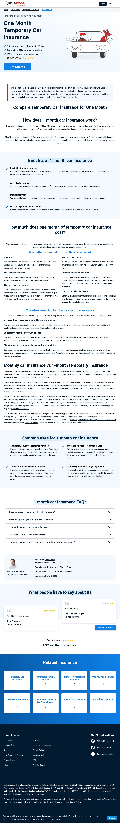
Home (6, 10)
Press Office (9, 745)
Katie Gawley (50, 560)
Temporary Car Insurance (30, 10)
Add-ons (99, 337)
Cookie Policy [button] (54, 819)
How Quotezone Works (13, 755)
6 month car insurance (20, 409)
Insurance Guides (40, 755)
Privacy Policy (9, 760)
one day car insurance (72, 405)
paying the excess (21, 328)
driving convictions (69, 280)
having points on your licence (96, 277)
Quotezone (62, 353)
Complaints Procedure (42, 745)
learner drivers (110, 420)
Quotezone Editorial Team (60, 567)
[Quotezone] (14, 3)
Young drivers (23, 265)
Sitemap (36, 740)
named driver (97, 140)
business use (74, 299)
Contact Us (8, 740)
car (22, 277)
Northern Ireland (31, 423)
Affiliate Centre (39, 765)
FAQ (34, 760)
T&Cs (6, 765)
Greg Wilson (23, 571)
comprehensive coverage (19, 290)
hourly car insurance (91, 405)
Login (103, 3)
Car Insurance (15, 10)
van (42, 277)
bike (26, 277)
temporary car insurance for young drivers (87, 420)
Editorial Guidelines (63, 571)
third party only (24, 296)
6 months (59, 137)
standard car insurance (70, 129)
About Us (7, 750)
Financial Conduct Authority (64, 97)
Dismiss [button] (112, 818)
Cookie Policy (38, 750)
